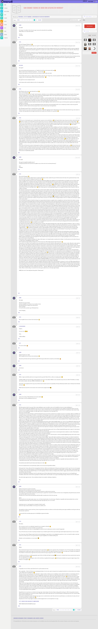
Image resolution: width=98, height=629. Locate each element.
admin (20, 25)
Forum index (20, 16)
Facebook (41, 618)
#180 (19, 606)
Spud (20, 42)
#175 (19, 400)
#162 (19, 60)
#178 (19, 540)
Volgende (39, 20)
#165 (19, 152)
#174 (19, 389)
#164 (19, 113)
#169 (19, 321)
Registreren (90, 1)
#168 (19, 312)
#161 (19, 37)
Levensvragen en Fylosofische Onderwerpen (41, 16)
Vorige (18, 20)
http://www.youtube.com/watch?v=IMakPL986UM (29, 601)
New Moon (21, 65)
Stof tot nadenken (27, 16)
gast (20, 343)
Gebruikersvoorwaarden (18, 618)
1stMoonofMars (22, 326)
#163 (19, 84)
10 (36, 20)
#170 (19, 338)
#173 (19, 370)
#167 (19, 293)
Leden (34, 618)
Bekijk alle (94, 52)
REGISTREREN (90, 26)
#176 (19, 481)
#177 (19, 516)
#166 (19, 169)
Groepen (37, 618)
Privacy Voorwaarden (28, 618)
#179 (19, 561)
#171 (19, 347)
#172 (19, 361)
